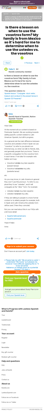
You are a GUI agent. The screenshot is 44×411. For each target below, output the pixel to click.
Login (3, 342)
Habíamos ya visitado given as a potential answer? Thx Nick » (22, 268)
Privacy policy (7, 409)
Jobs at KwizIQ (7, 370)
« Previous (28, 63)
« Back (7, 63)
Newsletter (5, 347)
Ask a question (22, 272)
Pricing (4, 329)
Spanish (6, 14)
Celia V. (12, 69)
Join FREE (32, 7)
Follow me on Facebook (10, 397)
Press (4, 375)
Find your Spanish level (15, 295)
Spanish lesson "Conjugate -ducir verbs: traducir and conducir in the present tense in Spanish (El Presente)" (21, 96)
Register (4, 338)
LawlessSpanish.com (9, 392)
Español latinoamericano (16, 216)
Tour (3, 315)
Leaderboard (6, 320)
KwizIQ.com (6, 388)
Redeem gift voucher (9, 357)
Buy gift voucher (7, 352)
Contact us (5, 379)
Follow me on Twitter (9, 402)
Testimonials (6, 325)
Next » (37, 63)
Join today (30, 251)
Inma (11, 114)
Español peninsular (14, 219)
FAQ (3, 365)
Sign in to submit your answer (20, 246)
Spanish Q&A (16, 14)
